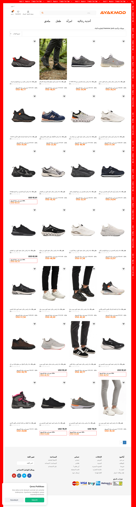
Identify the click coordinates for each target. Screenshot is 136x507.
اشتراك (24, 14)
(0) (15, 84)
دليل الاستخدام (52, 466)
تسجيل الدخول (30, 14)
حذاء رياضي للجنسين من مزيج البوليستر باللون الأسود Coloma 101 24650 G (82, 191)
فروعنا (122, 466)
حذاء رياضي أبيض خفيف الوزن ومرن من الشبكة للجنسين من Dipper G (111, 423)
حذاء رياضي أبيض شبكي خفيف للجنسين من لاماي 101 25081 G (111, 137)
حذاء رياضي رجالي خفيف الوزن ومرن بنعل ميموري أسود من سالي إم (81, 309)
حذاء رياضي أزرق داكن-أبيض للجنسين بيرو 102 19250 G (112, 191)
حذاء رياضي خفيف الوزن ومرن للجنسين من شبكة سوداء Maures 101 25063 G (112, 364)
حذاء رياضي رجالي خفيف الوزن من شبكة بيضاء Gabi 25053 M (82, 137)
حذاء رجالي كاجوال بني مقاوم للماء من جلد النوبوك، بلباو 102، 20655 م (22, 364)
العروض (99, 460)
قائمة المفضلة (75, 470)
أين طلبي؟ (76, 466)
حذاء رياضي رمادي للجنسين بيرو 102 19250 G (82, 81)
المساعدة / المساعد (51, 463)
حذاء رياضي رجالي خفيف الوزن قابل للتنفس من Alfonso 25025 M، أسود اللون (23, 309)
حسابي (77, 460)
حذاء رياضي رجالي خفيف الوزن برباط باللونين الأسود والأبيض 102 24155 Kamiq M (82, 364)
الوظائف (121, 463)
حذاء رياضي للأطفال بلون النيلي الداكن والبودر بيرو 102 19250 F (52, 137)
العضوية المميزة (97, 466)
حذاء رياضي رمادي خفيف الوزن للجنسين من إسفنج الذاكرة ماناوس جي (82, 423)
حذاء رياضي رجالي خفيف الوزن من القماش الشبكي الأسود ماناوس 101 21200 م (22, 250)
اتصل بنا (121, 470)
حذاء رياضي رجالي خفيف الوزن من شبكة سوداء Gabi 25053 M (51, 250)
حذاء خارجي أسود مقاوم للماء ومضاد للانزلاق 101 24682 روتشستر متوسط (52, 82)
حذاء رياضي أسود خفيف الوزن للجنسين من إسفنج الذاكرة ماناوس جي (52, 423)
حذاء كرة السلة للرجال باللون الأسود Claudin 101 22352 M (23, 137)
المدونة (99, 463)
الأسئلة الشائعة (52, 460)
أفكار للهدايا (98, 473)
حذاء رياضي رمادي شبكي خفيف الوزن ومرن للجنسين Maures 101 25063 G (52, 364)
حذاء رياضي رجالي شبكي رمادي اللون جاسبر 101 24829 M (112, 82)
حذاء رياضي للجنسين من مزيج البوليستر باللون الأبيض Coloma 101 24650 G (112, 250)
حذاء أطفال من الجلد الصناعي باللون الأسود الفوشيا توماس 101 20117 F (23, 423)
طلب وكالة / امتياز (119, 473)
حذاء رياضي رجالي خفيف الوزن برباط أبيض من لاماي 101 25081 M (82, 250)
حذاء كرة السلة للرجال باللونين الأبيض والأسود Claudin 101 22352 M (112, 309)
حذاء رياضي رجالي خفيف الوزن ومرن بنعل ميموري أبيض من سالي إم (52, 309)
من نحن (122, 460)
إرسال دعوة (75, 473)
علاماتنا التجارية (97, 470)
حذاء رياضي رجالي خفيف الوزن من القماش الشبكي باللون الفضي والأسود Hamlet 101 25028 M (52, 191)
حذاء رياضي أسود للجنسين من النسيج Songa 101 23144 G (23, 191)
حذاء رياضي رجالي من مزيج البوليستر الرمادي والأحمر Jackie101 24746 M (23, 82)
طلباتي (77, 463)
